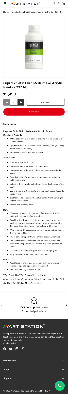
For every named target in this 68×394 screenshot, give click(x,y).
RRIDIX (47, 391)
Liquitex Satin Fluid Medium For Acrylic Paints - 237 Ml (36, 12)
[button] (63, 3)
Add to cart (46, 102)
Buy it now (34, 112)
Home (6, 12)
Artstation (15, 391)
